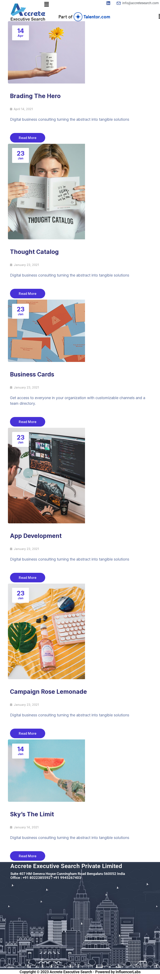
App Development (36, 535)
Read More (27, 138)
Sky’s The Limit (32, 814)
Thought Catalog (34, 251)
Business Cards (32, 374)
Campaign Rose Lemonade (48, 691)
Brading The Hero (35, 96)
